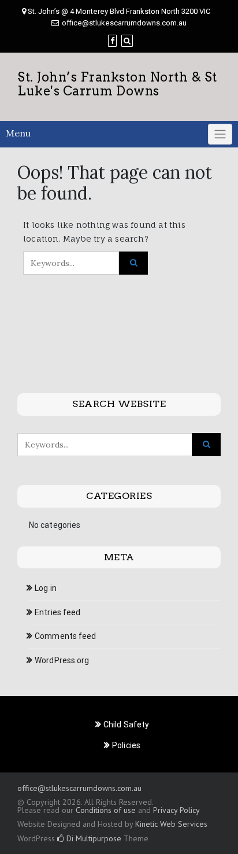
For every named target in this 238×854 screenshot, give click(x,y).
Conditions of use (106, 810)
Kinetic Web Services (171, 824)
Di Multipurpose (92, 838)
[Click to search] (133, 263)
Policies (126, 745)
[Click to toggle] (220, 134)
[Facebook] (112, 40)
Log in (46, 588)
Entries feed (57, 612)
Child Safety (126, 724)
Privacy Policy (176, 810)
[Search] (127, 40)
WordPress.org (62, 660)
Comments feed (65, 636)
